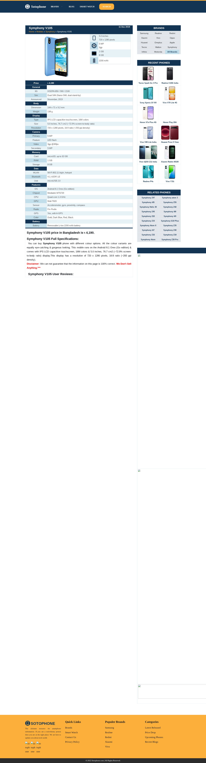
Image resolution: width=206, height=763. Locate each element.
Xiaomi (144, 38)
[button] (61, 6)
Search (107, 7)
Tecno (144, 47)
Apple (172, 42)
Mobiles (39, 31)
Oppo (172, 38)
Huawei (144, 42)
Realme (158, 33)
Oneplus (158, 42)
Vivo (158, 38)
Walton (158, 47)
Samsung (144, 33)
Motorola (158, 52)
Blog (71, 7)
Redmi (172, 33)
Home (31, 31)
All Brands (172, 52)
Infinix (144, 52)
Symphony (50, 31)
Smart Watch (87, 7)
